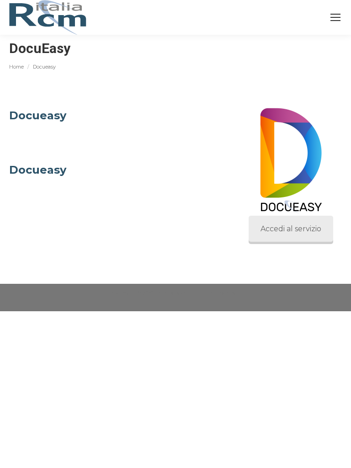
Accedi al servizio (291, 228)
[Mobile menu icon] (335, 17)
